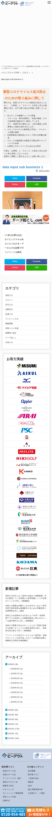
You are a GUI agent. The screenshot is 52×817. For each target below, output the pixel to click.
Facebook (36, 178)
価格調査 (9, 323)
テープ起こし (11, 338)
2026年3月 (15, 692)
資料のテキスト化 (10, 782)
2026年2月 (15, 697)
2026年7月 (15, 673)
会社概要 (31, 771)
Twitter (14, 178)
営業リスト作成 (11, 328)
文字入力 (9, 305)
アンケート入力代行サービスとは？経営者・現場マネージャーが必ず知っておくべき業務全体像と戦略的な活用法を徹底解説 (25, 638)
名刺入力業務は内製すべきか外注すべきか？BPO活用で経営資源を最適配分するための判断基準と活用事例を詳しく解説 (26, 608)
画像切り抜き (11, 333)
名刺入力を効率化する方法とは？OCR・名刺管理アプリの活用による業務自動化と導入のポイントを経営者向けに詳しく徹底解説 (25, 618)
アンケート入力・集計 (12, 778)
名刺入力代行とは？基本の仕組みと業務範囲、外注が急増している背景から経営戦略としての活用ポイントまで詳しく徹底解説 (25, 598)
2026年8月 (15, 669)
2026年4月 (15, 688)
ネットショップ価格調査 (13, 793)
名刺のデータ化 (9, 771)
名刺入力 (9, 295)
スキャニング (8, 789)
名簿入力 (9, 314)
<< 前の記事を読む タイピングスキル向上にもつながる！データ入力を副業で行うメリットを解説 (14, 243)
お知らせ (9, 342)
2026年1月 (15, 702)
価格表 (30, 782)
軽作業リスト (33, 774)
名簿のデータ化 (9, 774)
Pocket (15, 184)
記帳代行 (9, 309)
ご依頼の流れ (33, 778)
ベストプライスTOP (10, 72)
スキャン (9, 300)
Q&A (30, 786)
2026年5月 (15, 683)
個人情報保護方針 (35, 789)
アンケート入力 (11, 319)
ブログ (25, 72)
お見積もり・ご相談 (36, 793)
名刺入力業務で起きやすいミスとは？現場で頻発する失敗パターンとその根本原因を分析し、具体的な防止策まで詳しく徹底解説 (25, 628)
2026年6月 (15, 678)
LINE (37, 184)
